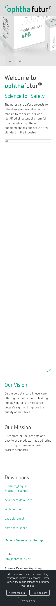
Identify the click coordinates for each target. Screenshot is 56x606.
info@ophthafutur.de (18, 559)
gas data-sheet (14, 518)
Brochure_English (16, 486)
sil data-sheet (14, 509)
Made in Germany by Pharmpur (25, 540)
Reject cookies (39, 592)
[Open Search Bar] (20, 61)
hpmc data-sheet (16, 528)
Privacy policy (28, 600)
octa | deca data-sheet (19, 500)
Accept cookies (17, 592)
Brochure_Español (16, 490)
